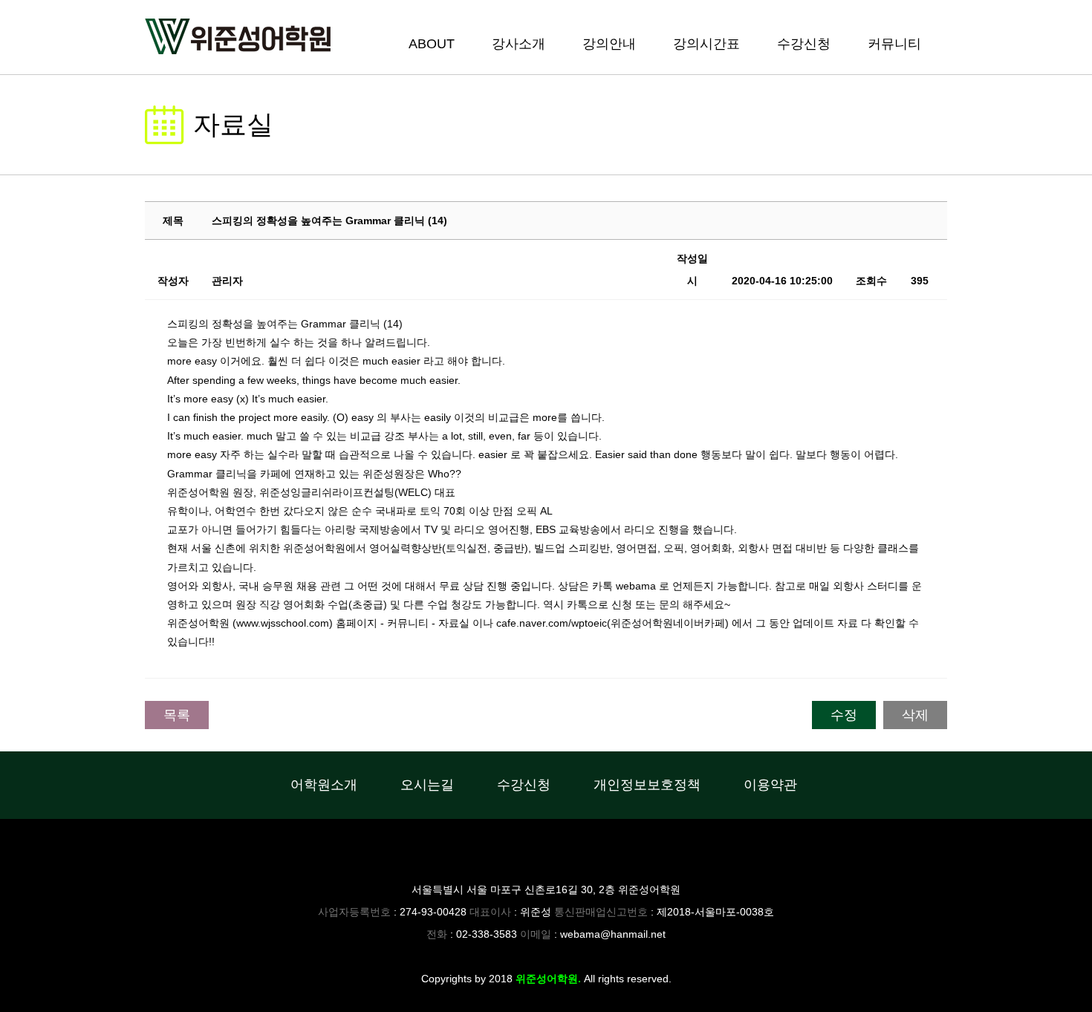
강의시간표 (706, 43)
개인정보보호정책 (647, 784)
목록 (176, 715)
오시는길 (427, 784)
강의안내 (609, 43)
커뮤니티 (894, 43)
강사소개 (518, 43)
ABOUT (432, 43)
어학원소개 (323, 784)
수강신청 (804, 43)
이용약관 (770, 784)
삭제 (915, 715)
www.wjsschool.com (282, 623)
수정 (844, 715)
